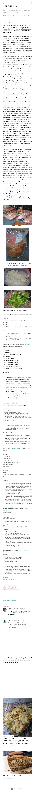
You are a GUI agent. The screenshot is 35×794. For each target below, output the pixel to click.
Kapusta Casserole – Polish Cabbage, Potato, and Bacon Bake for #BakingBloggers (16, 741)
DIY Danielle (25, 550)
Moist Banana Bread (12, 775)
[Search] (31, 2)
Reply (9, 616)
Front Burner (27, 344)
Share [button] (4, 598)
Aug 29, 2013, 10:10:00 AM (17, 620)
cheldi (9, 608)
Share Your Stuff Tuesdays (9, 579)
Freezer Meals (9, 600)
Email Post (9, 598)
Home (5, 15)
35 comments (10, 778)
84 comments (10, 746)
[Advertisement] (17, 679)
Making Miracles (10, 6)
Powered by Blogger (19, 788)
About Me (11, 15)
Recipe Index (20, 15)
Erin (9, 620)
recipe (14, 600)
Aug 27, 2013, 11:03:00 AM (18, 608)
